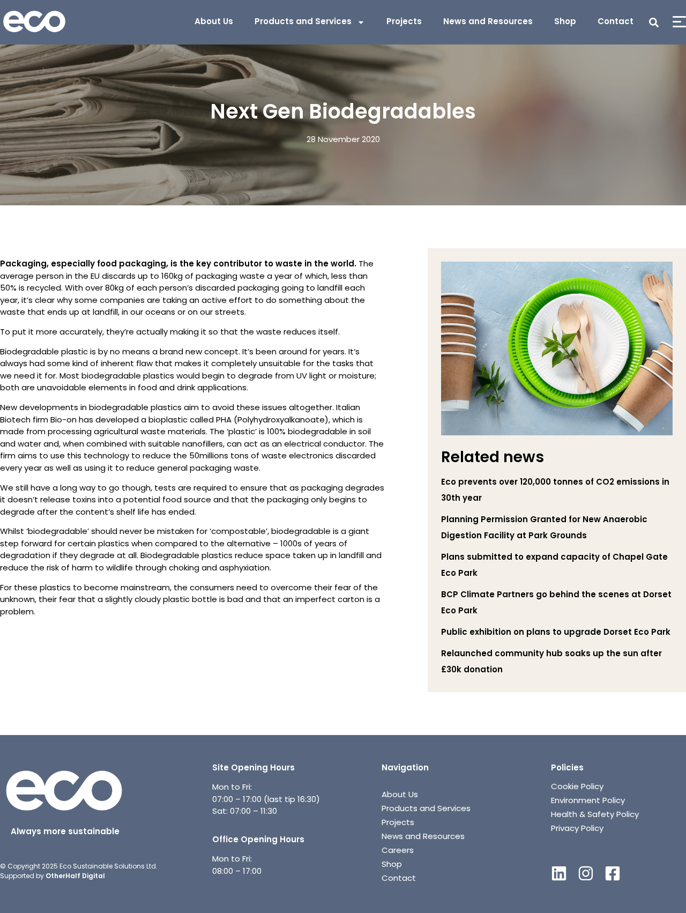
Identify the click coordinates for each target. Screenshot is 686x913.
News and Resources (488, 22)
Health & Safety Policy (595, 815)
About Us (214, 22)
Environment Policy (588, 801)
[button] (653, 22)
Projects (404, 22)
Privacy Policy (577, 829)
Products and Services (303, 22)
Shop (565, 22)
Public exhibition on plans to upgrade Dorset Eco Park (555, 633)
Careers (398, 851)
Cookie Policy (577, 787)
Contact (615, 22)
